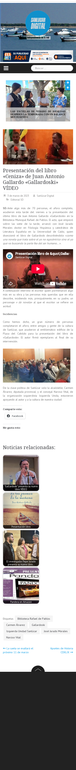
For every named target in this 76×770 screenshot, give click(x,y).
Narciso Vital (13, 637)
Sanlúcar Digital (45, 195)
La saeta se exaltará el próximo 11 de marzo (18, 650)
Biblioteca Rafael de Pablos (34, 618)
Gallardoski (38, 625)
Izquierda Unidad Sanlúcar (21, 631)
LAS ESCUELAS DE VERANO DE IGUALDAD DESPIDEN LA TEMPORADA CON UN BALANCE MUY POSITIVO (38, 114)
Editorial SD (17, 199)
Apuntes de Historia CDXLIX (61, 650)
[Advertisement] (38, 721)
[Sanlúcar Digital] (38, 23)
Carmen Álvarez (15, 625)
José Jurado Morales (56, 631)
